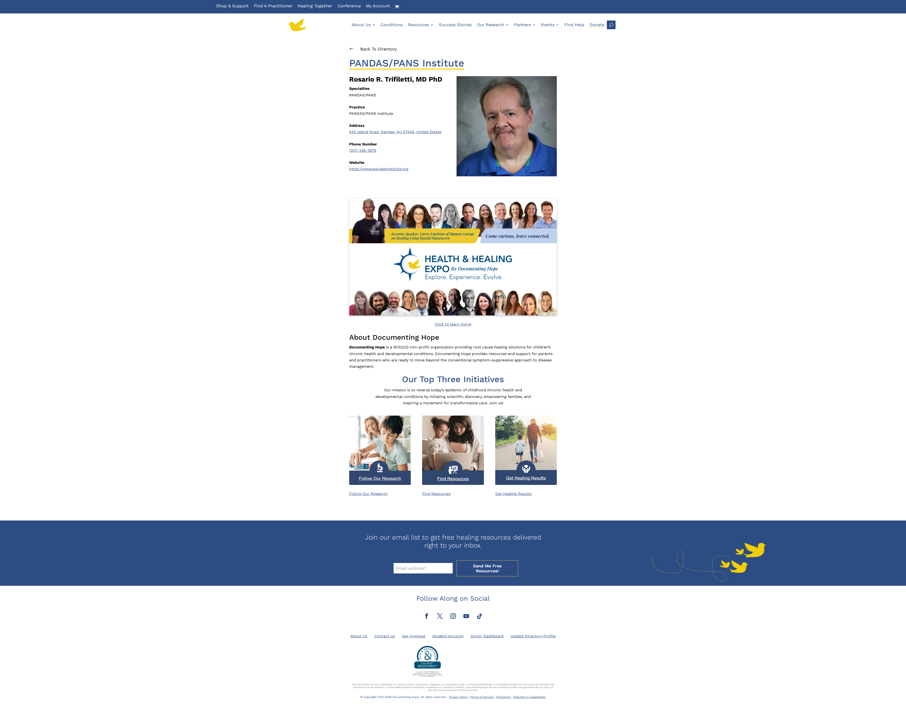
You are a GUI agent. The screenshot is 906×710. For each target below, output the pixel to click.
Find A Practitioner (273, 6)
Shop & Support (232, 6)
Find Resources (436, 493)
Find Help (574, 24)
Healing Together (315, 6)
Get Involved (413, 636)
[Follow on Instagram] (453, 616)
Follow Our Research (368, 493)
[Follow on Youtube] (466, 616)
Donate (596, 24)
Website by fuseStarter (529, 697)
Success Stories (455, 24)
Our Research (490, 24)
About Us (361, 24)
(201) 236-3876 (362, 150)
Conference (349, 6)
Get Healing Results (513, 493)
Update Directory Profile (533, 636)
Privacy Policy (458, 697)
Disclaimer (503, 697)
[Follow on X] (439, 616)
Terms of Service (482, 697)
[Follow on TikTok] (479, 616)
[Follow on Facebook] (426, 616)
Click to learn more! (453, 324)
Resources (418, 24)
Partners (522, 24)
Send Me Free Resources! (487, 568)
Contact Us (384, 636)
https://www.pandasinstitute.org (378, 169)
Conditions (392, 24)
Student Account (448, 636)
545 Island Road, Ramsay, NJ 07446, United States (395, 132)
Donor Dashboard (487, 636)
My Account (378, 6)
